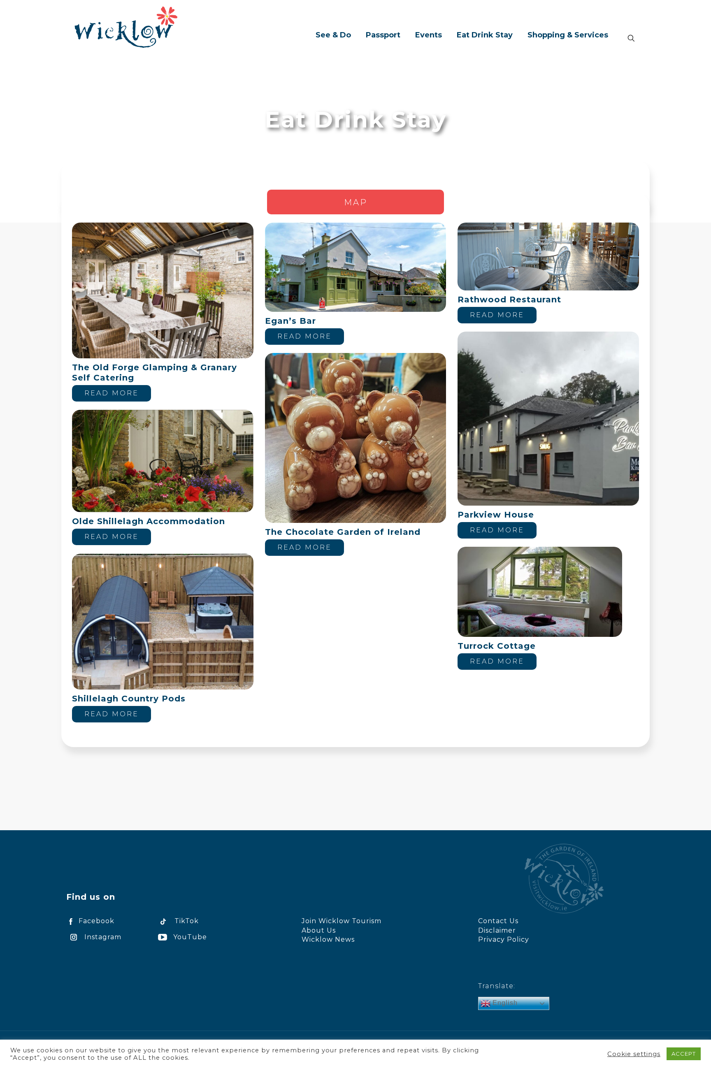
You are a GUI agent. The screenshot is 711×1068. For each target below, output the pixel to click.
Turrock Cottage (497, 646)
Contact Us (498, 921)
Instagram (102, 937)
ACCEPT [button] (684, 1053)
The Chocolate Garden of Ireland (343, 532)
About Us (319, 930)
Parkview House (496, 515)
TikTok (186, 921)
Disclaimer (497, 930)
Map (355, 202)
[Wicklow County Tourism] (125, 26)
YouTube (190, 937)
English (504, 1002)
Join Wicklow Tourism (341, 921)
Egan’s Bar (290, 321)
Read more (111, 393)
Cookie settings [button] (633, 1054)
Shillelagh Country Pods (129, 698)
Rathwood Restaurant (509, 299)
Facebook (96, 921)
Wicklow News (328, 939)
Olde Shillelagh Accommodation (148, 521)
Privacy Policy (503, 939)
